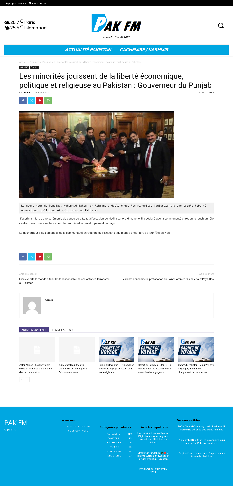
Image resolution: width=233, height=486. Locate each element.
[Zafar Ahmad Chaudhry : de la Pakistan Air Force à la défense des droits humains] (37, 349)
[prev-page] (21, 379)
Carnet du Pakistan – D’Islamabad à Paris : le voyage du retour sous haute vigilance (116, 369)
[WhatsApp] (48, 100)
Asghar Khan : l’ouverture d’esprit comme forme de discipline (202, 455)
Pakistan (46, 62)
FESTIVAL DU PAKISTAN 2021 (153, 471)
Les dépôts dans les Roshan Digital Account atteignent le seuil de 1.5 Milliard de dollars (153, 438)
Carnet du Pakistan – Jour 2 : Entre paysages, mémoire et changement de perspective (196, 369)
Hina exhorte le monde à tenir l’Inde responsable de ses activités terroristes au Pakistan (64, 281)
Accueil (23, 62)
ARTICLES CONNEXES (33, 329)
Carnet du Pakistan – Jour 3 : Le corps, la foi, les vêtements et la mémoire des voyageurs (154, 369)
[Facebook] (23, 100)
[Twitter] (31, 100)
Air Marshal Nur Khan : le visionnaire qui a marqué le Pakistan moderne (73, 369)
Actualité (34, 62)
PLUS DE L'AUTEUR (62, 329)
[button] (221, 25)
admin (27, 92)
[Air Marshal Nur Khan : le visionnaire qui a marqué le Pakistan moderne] (77, 349)
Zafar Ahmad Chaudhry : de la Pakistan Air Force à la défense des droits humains (35, 369)
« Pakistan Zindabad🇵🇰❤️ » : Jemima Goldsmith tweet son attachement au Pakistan (153, 455)
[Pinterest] (39, 100)
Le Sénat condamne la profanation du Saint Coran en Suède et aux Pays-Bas (168, 279)
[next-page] (27, 379)
